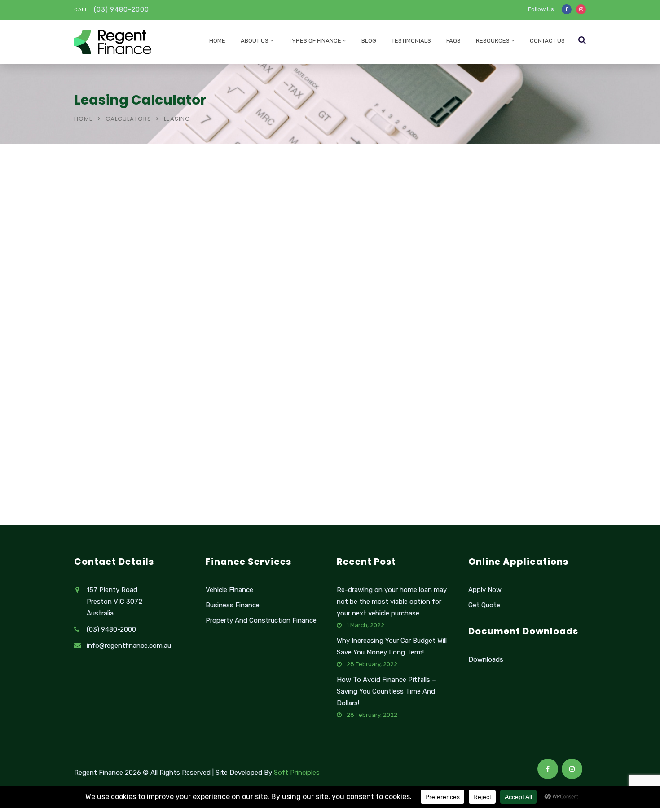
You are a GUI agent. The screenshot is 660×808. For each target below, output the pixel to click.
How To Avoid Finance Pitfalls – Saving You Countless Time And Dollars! (386, 691)
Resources (493, 40)
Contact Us (547, 40)
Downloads (485, 659)
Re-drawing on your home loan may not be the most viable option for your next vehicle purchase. (392, 601)
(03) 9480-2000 (121, 9)
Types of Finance (315, 40)
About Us (254, 40)
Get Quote (484, 605)
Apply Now (485, 590)
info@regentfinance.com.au (129, 645)
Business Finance (233, 605)
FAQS (453, 40)
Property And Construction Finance (261, 620)
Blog (368, 40)
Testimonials (411, 40)
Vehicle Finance (229, 590)
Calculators (128, 118)
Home (217, 40)
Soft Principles (297, 772)
